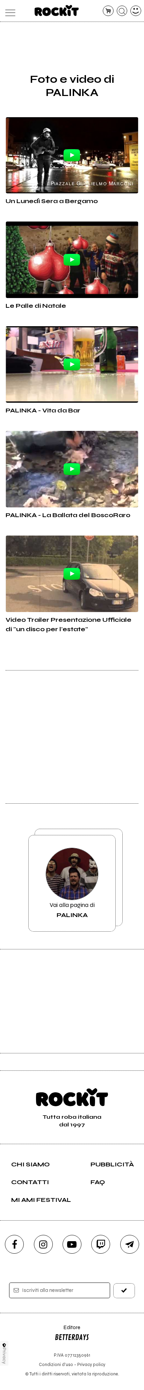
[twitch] (100, 1244)
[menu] (8, 11)
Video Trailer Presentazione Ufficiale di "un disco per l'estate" (68, 624)
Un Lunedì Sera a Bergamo (52, 201)
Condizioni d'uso (56, 1364)
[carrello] (108, 11)
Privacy (4, 1356)
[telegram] (129, 1244)
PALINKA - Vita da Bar (43, 410)
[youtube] (72, 1244)
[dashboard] (135, 11)
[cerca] (122, 11)
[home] (57, 10)
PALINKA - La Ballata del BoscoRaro (68, 515)
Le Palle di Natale (36, 306)
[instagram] (43, 1244)
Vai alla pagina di (72, 909)
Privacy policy (91, 1364)
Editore (67, 1331)
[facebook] (14, 1244)
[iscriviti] (124, 1290)
